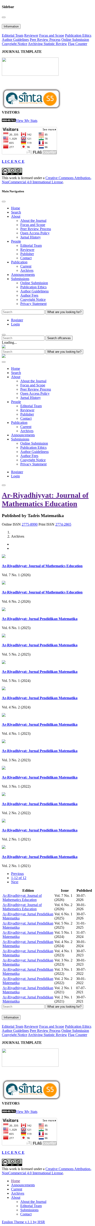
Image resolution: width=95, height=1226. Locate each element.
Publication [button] (19, 262)
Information (11, 26)
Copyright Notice (14, 44)
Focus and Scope (51, 35)
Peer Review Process (45, 40)
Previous (17, 874)
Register (17, 320)
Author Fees (29, 295)
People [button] (16, 241)
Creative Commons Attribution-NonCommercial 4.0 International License (46, 180)
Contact (26, 258)
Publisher (27, 254)
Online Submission (75, 40)
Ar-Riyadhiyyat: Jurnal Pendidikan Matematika (39, 619)
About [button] (15, 216)
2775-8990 (30, 524)
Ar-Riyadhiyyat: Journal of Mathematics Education (45, 499)
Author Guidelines (15, 40)
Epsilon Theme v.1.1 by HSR (23, 1222)
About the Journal (33, 221)
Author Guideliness (34, 291)
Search (16, 212)
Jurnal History (30, 237)
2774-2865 (63, 524)
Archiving (36, 44)
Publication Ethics (78, 35)
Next (14, 882)
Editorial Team (12, 35)
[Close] (4, 17)
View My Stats (26, 121)
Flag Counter (77, 44)
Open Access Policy (35, 233)
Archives (26, 270)
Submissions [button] (20, 279)
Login (15, 324)
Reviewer (31, 35)
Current (25, 266)
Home (15, 208)
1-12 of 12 (18, 878)
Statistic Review (55, 44)
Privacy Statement (33, 304)
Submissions (29, 1210)
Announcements (23, 275)
